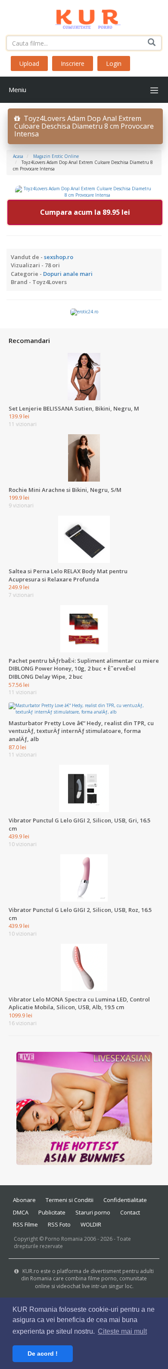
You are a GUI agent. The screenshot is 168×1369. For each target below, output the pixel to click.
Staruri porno (92, 1212)
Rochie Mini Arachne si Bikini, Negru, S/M (65, 490)
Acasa (18, 156)
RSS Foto (59, 1224)
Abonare (24, 1200)
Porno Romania (64, 1238)
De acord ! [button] (43, 1353)
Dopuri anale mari (68, 274)
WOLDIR (91, 1224)
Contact (130, 1212)
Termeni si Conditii (69, 1200)
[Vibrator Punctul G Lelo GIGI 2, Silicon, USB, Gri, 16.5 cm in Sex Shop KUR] (84, 788)
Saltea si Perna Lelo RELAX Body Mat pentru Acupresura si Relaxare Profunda (68, 575)
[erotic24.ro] (84, 312)
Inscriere (72, 63)
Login (113, 63)
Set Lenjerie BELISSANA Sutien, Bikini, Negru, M (74, 408)
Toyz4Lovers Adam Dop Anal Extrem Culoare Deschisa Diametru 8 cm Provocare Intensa (84, 126)
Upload (29, 63)
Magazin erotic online (56, 156)
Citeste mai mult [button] (122, 1331)
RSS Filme (25, 1224)
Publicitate (51, 1212)
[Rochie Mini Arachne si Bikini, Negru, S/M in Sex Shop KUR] (84, 457)
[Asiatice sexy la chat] (84, 1108)
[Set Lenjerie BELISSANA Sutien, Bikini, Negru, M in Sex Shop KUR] (84, 376)
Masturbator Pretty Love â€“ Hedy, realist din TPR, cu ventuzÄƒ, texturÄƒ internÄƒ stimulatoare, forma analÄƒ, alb (81, 731)
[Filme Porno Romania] (84, 17)
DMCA (20, 1212)
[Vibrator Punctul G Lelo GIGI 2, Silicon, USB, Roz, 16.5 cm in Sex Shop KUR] (84, 878)
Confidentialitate (125, 1200)
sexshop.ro (58, 257)
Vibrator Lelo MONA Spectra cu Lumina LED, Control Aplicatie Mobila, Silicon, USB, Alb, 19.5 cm (79, 1003)
